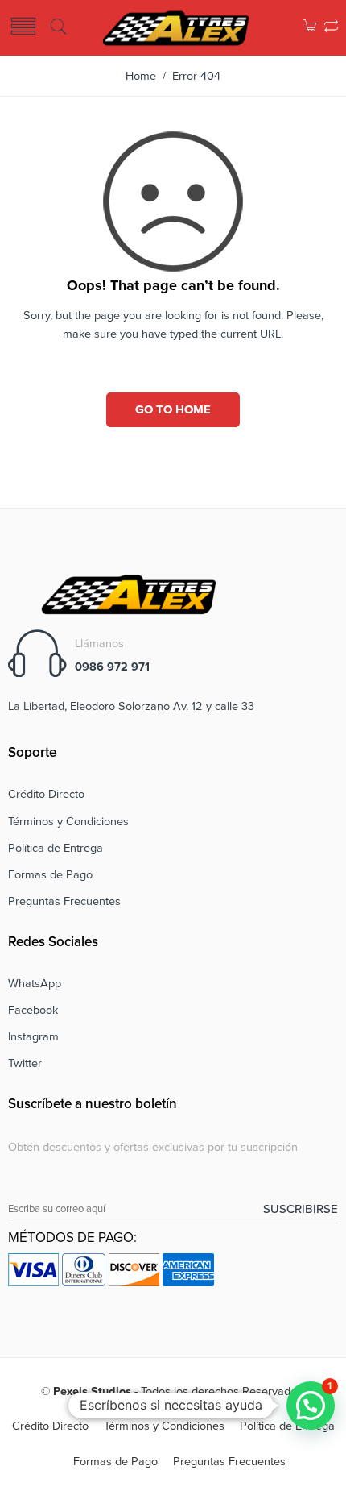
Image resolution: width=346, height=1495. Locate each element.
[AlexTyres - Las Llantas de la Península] (175, 26)
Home (141, 76)
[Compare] (331, 28)
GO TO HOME (173, 409)
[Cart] (309, 28)
